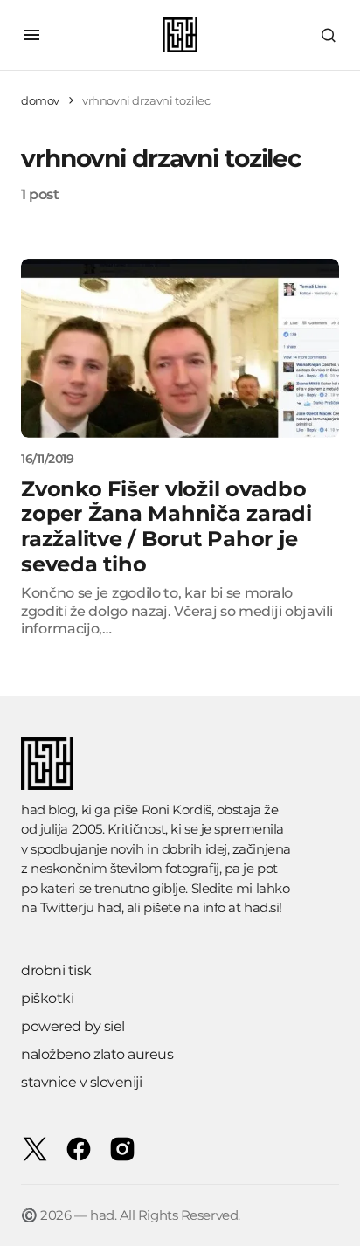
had (109, 907)
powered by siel (73, 1026)
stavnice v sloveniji (81, 1082)
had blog (48, 809)
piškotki (47, 998)
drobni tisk (56, 970)
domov (40, 100)
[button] (31, 34)
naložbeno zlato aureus (97, 1054)
